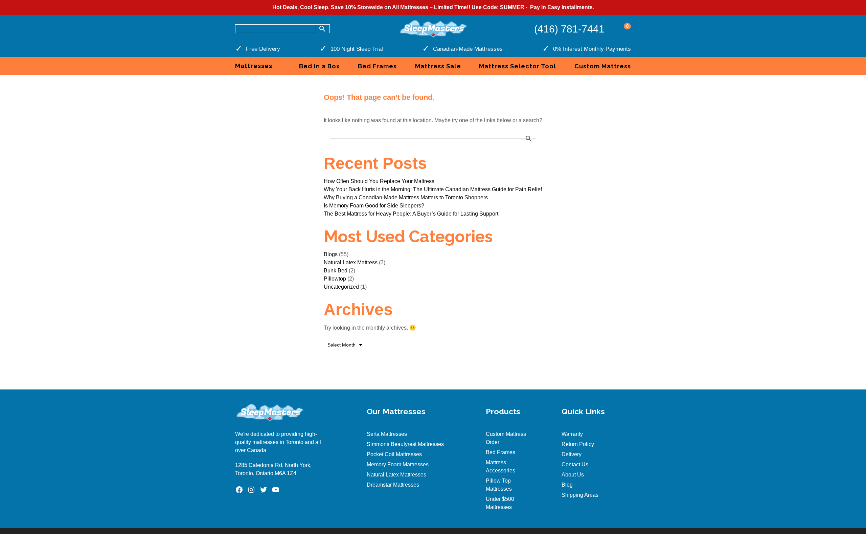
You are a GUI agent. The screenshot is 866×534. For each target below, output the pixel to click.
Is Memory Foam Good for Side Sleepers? (374, 205)
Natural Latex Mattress (351, 262)
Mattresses (253, 65)
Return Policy (578, 444)
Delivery (572, 454)
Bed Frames (377, 66)
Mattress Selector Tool (517, 66)
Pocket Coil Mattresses (394, 454)
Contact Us (575, 464)
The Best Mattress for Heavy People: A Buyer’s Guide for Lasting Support (411, 214)
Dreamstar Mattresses (393, 485)
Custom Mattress (602, 66)
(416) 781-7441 (569, 29)
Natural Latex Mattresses (396, 474)
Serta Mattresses (387, 434)
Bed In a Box (319, 66)
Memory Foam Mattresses (398, 464)
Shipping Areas (580, 495)
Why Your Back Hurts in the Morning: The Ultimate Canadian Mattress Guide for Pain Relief (433, 189)
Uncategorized (341, 287)
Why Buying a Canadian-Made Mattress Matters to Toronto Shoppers (406, 197)
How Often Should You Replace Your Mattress (379, 181)
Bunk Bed (335, 270)
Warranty (572, 434)
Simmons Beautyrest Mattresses (405, 444)
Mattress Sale (438, 66)
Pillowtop (335, 279)
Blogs (331, 254)
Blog (567, 485)
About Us (573, 474)
